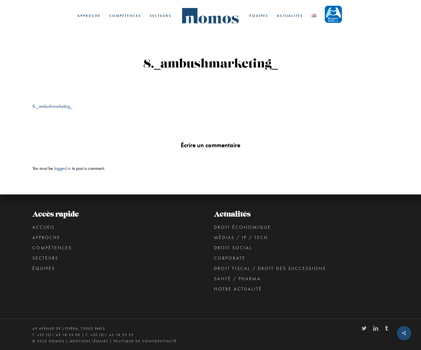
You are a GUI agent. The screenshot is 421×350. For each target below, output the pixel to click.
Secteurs (45, 258)
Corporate (229, 258)
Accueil (43, 227)
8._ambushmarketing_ (52, 106)
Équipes (43, 268)
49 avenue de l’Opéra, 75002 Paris (68, 328)
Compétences (52, 248)
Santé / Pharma (237, 279)
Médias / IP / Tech (241, 237)
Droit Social (233, 248)
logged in (62, 168)
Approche (46, 237)
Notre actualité (238, 289)
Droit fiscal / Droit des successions (270, 268)
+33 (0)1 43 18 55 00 (58, 335)
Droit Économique (242, 227)
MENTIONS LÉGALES (89, 341)
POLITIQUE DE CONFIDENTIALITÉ (145, 341)
